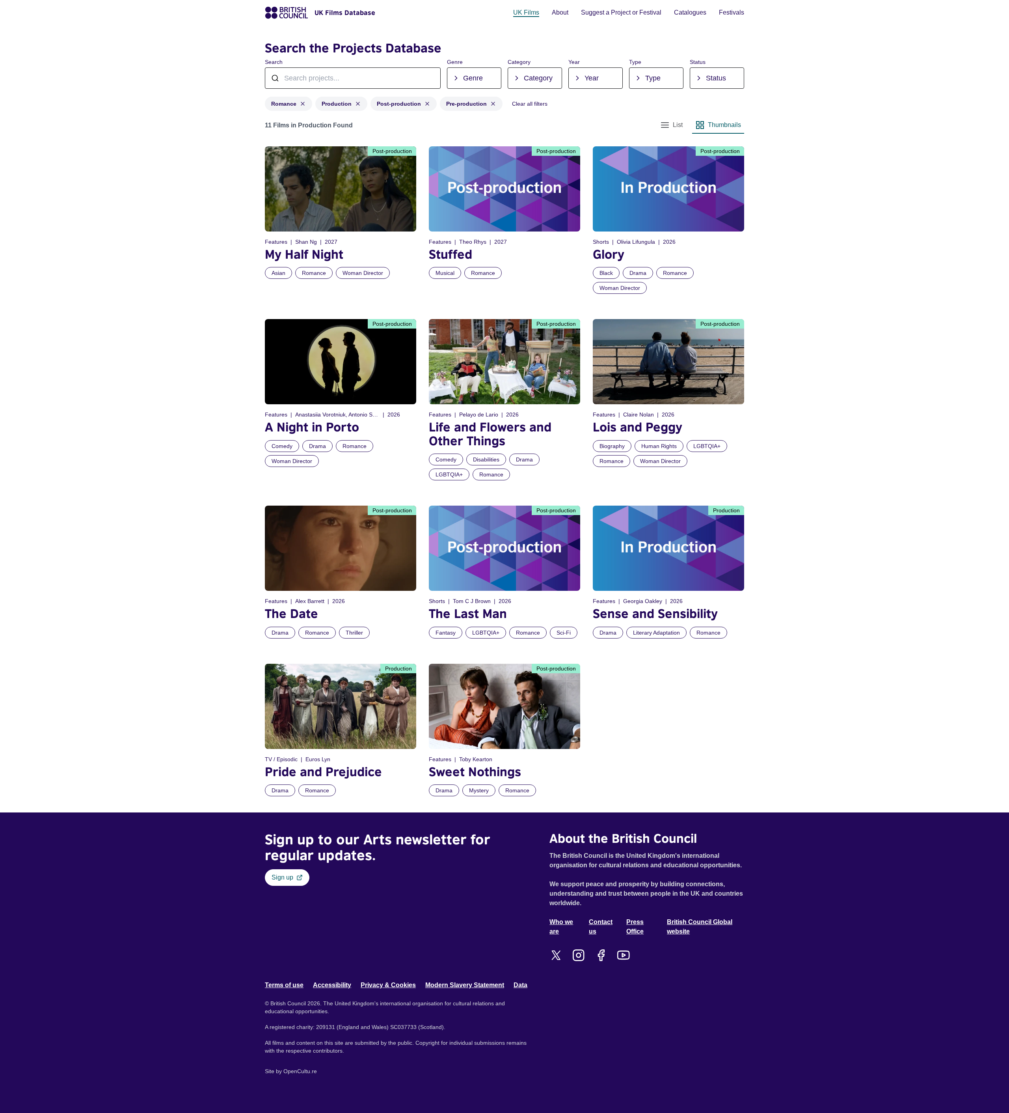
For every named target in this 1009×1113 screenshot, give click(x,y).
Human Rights (659, 446)
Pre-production (466, 104)
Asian (278, 273)
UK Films (526, 12)
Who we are (561, 927)
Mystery (479, 790)
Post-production (399, 104)
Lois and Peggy (637, 427)
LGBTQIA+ (449, 474)
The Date (291, 613)
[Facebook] (600, 955)
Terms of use (284, 985)
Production (337, 104)
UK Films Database (345, 13)
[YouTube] (623, 955)
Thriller (354, 632)
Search (274, 62)
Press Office (635, 927)
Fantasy (446, 632)
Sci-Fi (564, 632)
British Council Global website (699, 927)
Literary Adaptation (656, 632)
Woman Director (363, 273)
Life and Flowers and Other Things (490, 433)
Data (520, 985)
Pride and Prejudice (323, 772)
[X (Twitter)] (555, 955)
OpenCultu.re (300, 1071)
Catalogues (690, 12)
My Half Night (304, 254)
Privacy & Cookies (388, 985)
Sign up (282, 877)
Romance (283, 104)
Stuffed (450, 254)
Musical (445, 273)
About (560, 12)
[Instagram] (578, 955)
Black (606, 273)
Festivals (731, 12)
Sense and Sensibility (655, 613)
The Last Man (468, 613)
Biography (612, 446)
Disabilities (486, 459)
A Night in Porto (312, 427)
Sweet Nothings (475, 772)
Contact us (600, 927)
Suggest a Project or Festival (621, 12)
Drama (637, 273)
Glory (608, 254)
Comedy (282, 446)
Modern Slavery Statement (464, 985)
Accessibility (332, 985)
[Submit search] (430, 78)
